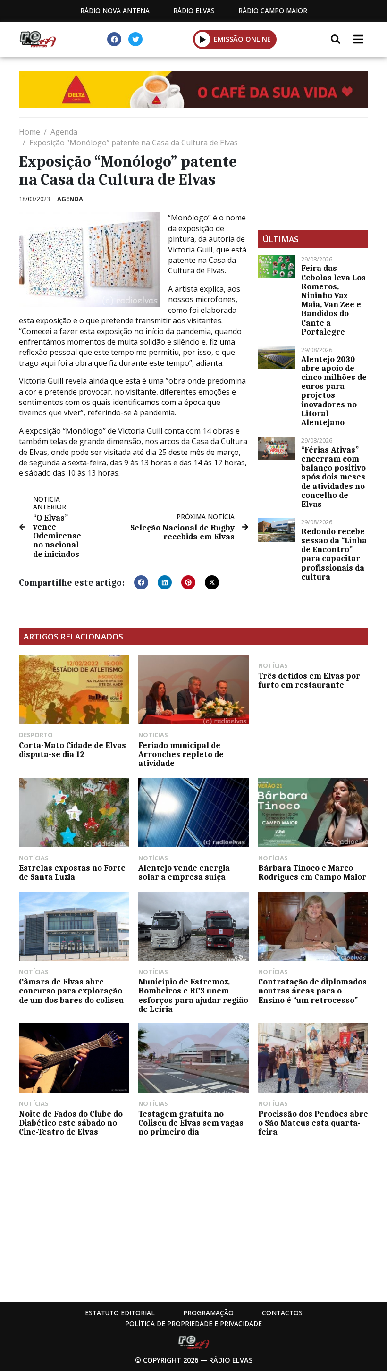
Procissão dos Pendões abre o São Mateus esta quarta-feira (313, 1122)
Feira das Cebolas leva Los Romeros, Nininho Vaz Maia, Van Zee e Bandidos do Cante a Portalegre (333, 299)
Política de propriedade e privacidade (193, 1323)
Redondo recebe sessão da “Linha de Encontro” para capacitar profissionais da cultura (334, 554)
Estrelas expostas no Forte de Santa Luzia (72, 872)
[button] (202, 39)
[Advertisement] (313, 173)
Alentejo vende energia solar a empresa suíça (184, 872)
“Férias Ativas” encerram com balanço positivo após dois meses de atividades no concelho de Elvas (333, 477)
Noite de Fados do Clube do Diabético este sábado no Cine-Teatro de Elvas (71, 1122)
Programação (208, 1312)
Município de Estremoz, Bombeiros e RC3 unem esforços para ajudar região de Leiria (193, 995)
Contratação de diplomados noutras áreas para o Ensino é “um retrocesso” (312, 990)
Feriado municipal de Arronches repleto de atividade (181, 754)
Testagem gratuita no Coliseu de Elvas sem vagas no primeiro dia (191, 1122)
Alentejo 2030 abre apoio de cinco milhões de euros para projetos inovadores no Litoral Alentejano (334, 390)
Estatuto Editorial (120, 1312)
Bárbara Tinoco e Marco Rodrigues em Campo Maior (312, 872)
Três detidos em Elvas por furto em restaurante (309, 680)
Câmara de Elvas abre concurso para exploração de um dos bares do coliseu (71, 990)
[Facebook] (114, 39)
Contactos (282, 1312)
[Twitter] (135, 39)
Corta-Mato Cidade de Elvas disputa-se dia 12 (72, 749)
